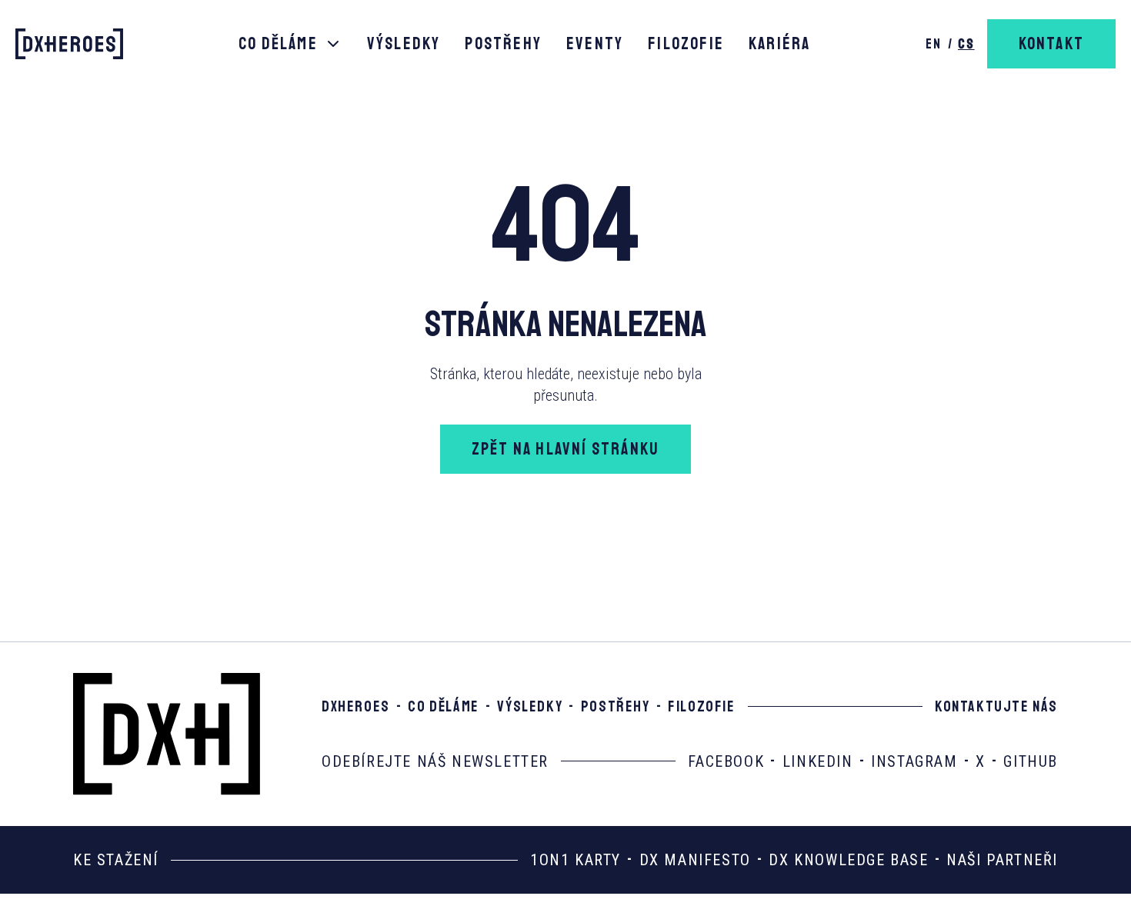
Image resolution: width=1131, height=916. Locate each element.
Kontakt (1051, 44)
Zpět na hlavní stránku (565, 449)
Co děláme (278, 43)
